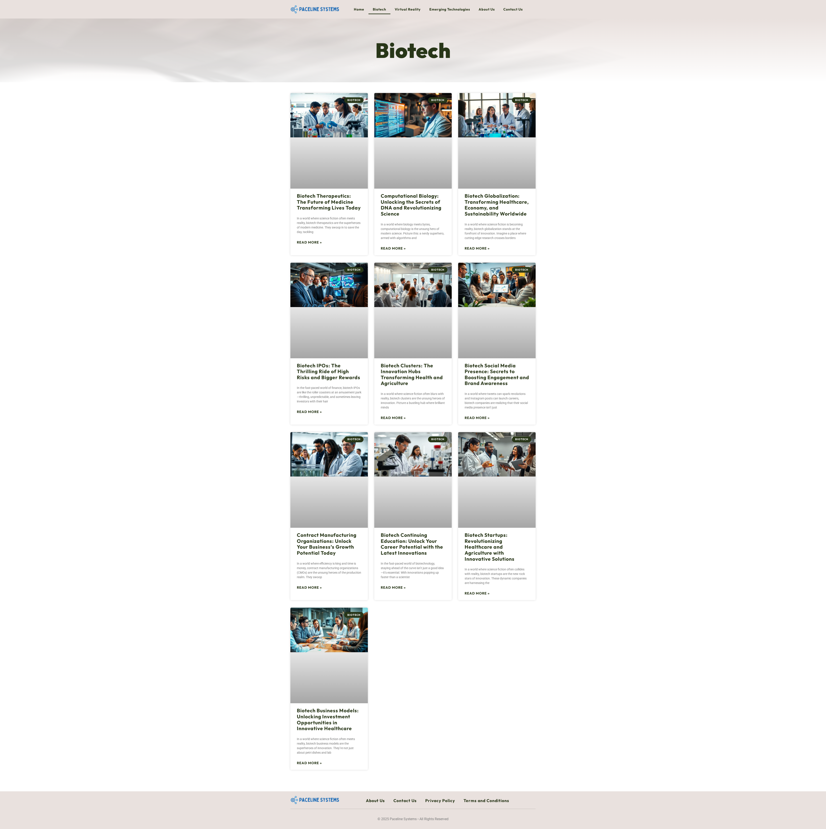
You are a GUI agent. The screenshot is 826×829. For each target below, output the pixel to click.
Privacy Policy (440, 800)
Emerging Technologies (449, 9)
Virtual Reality (408, 9)
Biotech (379, 9)
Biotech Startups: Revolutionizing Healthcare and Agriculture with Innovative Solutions (490, 547)
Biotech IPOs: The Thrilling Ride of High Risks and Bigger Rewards (328, 371)
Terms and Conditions (486, 800)
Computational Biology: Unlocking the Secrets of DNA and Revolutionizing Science (411, 205)
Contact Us (513, 9)
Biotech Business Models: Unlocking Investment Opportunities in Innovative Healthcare (328, 719)
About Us (487, 9)
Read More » (309, 242)
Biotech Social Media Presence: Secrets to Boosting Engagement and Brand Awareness (497, 374)
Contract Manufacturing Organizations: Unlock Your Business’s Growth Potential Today (326, 544)
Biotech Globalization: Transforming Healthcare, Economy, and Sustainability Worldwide (497, 205)
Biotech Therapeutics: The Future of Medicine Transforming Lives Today (329, 202)
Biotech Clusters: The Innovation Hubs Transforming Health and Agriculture (412, 374)
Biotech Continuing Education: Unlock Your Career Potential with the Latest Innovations (412, 544)
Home (359, 9)
